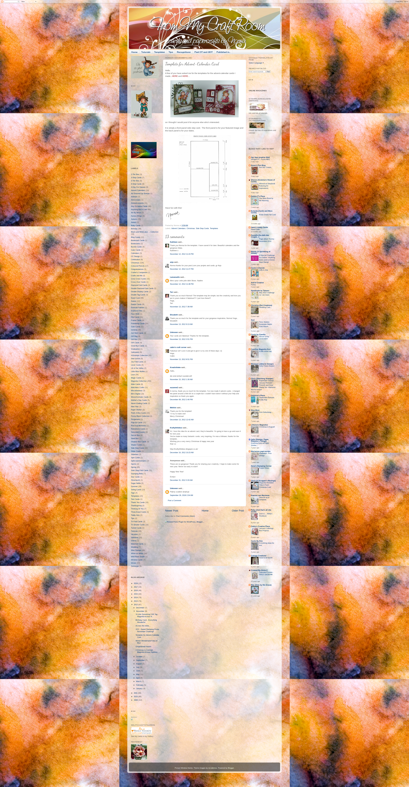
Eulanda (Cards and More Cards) (261, 212)
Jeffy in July (263, 270)
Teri (171, 292)
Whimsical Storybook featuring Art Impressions (267, 186)
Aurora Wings (136, 216)
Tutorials (145, 52)
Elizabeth (174, 315)
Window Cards (137, 560)
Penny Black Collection (140, 416)
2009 (136, 700)
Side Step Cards (202, 228)
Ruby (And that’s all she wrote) (261, 511)
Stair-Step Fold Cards (139, 470)
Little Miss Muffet (138, 371)
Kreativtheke (175, 367)
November (140, 611)
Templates (159, 52)
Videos (133, 541)
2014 (136, 597)
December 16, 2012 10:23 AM (182, 453)
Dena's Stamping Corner (261, 466)
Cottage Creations (258, 556)
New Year (135, 407)
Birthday (134, 229)
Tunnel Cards (136, 528)
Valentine (134, 538)
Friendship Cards (138, 324)
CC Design (135, 256)
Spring (133, 467)
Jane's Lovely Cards (259, 227)
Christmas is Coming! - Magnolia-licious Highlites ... (148, 651)
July (138, 667)
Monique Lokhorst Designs (262, 364)
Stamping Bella (137, 474)
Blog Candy (135, 237)
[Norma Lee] (132, 720)
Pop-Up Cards (136, 423)
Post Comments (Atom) (185, 516)
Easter (133, 301)
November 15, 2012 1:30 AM (181, 379)
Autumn (134, 219)
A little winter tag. (265, 351)
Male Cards (135, 384)
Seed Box (135, 438)
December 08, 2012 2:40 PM (181, 400)
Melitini (173, 408)
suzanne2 (174, 388)
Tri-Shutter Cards (138, 525)
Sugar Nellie (136, 483)
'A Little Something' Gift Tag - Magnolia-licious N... (147, 615)
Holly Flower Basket (266, 366)
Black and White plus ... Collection (144, 232)
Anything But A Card (139, 209)
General (134, 330)
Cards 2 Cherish (258, 268)
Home (134, 52)
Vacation (134, 534)
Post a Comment (174, 500)
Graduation (135, 349)
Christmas (191, 228)
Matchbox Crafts (137, 387)
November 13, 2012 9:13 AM (181, 324)
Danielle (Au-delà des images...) (260, 236)
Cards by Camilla (258, 335)
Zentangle (135, 566)
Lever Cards (136, 365)
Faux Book (135, 314)
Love (133, 375)
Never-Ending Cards (139, 403)
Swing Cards (136, 490)
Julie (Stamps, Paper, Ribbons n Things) (260, 440)
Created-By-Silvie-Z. (259, 570)
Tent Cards (135, 499)
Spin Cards (135, 458)
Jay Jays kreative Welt (260, 157)
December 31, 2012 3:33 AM (181, 480)
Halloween (135, 352)
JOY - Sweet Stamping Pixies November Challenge (147, 630)
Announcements (137, 203)
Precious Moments (138, 426)
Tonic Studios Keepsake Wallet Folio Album (265, 324)
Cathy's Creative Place (260, 526)
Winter (133, 563)
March (139, 681)
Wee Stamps (136, 550)
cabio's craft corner (178, 347)
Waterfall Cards (137, 544)
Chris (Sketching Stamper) (262, 379)
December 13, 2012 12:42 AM (182, 420)
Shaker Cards (136, 445)
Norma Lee (134, 717)
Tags (133, 493)
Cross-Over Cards (138, 282)
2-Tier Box (135, 174)
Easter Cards (136, 304)
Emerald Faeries (137, 308)
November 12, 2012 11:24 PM (182, 254)
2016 (136, 590)
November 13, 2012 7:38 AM (181, 307)
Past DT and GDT (203, 52)
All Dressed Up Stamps (140, 194)
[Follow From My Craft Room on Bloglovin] (144, 158)
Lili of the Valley (137, 368)
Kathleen (173, 242)
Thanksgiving (136, 506)
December (140, 608)
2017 (136, 587)
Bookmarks (135, 244)
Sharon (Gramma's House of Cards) (263, 181)
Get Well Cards (137, 333)
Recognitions (184, 52)
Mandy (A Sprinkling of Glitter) (260, 252)
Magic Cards (136, 378)
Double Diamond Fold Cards (142, 288)
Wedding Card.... (265, 307)
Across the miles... (143, 626)
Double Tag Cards (138, 295)
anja (172, 262)
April (138, 678)
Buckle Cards (136, 247)
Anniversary (136, 200)
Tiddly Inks (135, 515)
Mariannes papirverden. (261, 451)
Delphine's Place (258, 396)
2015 (136, 594)
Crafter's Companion (139, 272)
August (139, 664)
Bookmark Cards (137, 240)
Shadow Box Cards (138, 442)
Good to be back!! (265, 558)
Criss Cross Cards (138, 279)
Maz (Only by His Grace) (261, 585)
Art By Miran (136, 213)
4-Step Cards (136, 184)
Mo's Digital (135, 394)
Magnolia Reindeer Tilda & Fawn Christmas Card (266, 485)
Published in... (223, 52)
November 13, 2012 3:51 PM (181, 339)
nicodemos (212, 768)
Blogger (231, 768)
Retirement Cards (138, 429)
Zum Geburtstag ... (266, 412)
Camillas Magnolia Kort (261, 349)
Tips (171, 52)
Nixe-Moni (255, 410)
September (140, 660)
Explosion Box (136, 311)
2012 (136, 605)
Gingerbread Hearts (143, 647)
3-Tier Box (135, 181)
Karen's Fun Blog (258, 165)
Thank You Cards (138, 502)
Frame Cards (136, 320)
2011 (136, 693)
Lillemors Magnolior (259, 425)
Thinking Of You (137, 509)
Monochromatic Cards (140, 397)
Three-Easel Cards (138, 512)
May (138, 674)
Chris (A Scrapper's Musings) (263, 481)
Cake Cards (135, 250)
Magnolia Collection (139, 381)
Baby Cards (135, 226)
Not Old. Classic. (265, 167)
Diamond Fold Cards (139, 285)
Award (133, 222)
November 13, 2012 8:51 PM (181, 359)
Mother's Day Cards (139, 400)
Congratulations (137, 269)
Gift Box (134, 339)
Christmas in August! (267, 427)
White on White (137, 553)
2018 (136, 583)
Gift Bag (134, 336)
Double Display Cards (139, 292)
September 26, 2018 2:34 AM (181, 495)
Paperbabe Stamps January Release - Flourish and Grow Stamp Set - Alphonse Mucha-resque (263, 385)
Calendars (135, 253)
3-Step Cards (136, 178)
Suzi (253, 320)
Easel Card (135, 298)
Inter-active (135, 359)
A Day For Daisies (138, 187)
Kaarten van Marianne (260, 495)
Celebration (135, 260)
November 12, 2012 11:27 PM (182, 269)
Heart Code (255, 229)
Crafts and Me (136, 276)
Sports (133, 464)
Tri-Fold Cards (136, 522)
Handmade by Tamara (260, 291)
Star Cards (135, 477)
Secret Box (135, 435)
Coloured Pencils (138, 266)
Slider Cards (136, 451)
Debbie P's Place (258, 196)
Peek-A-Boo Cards (138, 413)
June (138, 671)
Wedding (134, 547)
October (139, 657)
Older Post (238, 510)
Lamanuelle (175, 277)
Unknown (174, 332)
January (139, 689)
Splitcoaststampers (138, 461)
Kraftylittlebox (176, 428)
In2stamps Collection (139, 355)
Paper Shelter (136, 410)
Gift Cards (135, 343)
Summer (134, 486)
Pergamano (135, 419)
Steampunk (135, 480)
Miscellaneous (136, 391)
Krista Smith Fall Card (267, 215)
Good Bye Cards (137, 346)
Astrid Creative (257, 283)
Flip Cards (135, 317)
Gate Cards (135, 327)
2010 (136, 697)
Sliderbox (134, 454)
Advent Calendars (178, 228)
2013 (136, 601)
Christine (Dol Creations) (261, 305)
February (140, 685)
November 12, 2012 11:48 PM (182, 284)
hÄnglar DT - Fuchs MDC (260, 159)
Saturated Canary (138, 432)
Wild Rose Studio (138, 557)
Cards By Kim (257, 541)
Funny (253, 285)
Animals (134, 197)
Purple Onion (264, 468)
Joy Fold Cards (137, 362)
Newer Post (171, 510)
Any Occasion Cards (139, 206)
